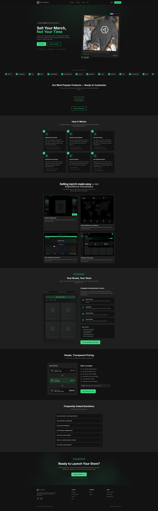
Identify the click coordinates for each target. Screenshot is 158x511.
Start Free (41, 44)
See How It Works (54, 44)
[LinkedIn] (41, 498)
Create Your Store (78, 474)
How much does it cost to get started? (67, 416)
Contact (90, 494)
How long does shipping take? (65, 430)
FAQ (88, 2)
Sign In (111, 2)
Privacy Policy (109, 494)
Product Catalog (75, 494)
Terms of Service (110, 492)
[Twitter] (38, 498)
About (90, 492)
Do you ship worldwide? (63, 425)
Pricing (83, 2)
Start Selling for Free (88, 391)
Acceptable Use (110, 496)
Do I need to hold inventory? (64, 444)
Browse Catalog (79, 99)
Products (78, 2)
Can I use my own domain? (64, 435)
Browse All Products (79, 108)
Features (72, 2)
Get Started (117, 2)
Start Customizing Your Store (90, 342)
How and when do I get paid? (64, 420)
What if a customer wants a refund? (66, 440)
